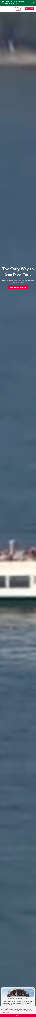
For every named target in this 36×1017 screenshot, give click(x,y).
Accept (18, 1015)
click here (6, 1012)
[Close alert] (33, 3)
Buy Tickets (29, 8)
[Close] (33, 989)
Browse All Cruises (18, 287)
